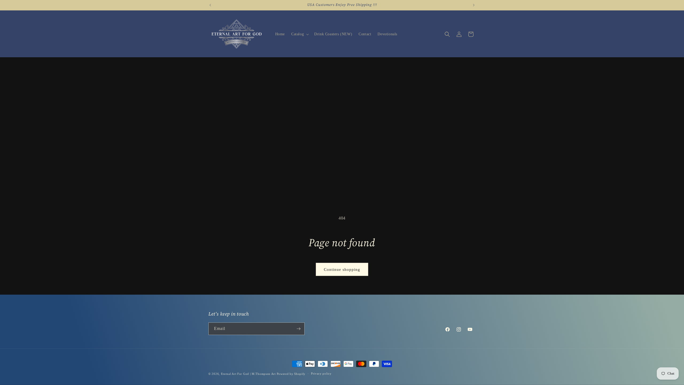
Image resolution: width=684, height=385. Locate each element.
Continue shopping (342, 269)
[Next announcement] (474, 5)
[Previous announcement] (210, 5)
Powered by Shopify (291, 373)
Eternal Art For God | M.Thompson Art (248, 373)
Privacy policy (321, 373)
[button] (299, 34)
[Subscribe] (298, 328)
